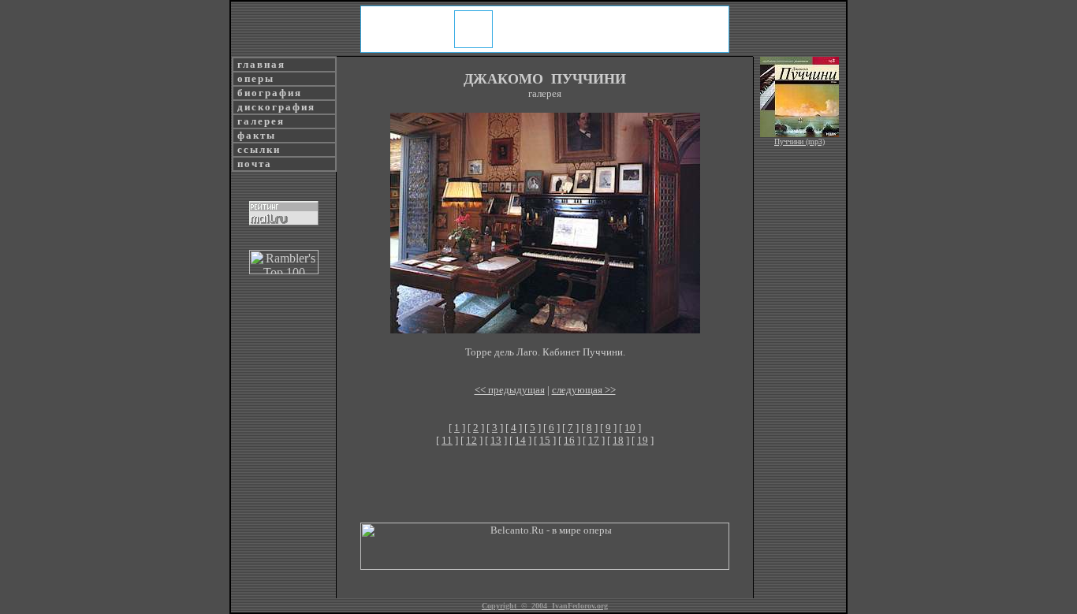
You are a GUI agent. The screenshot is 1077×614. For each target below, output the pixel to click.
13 (495, 440)
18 (618, 440)
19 (642, 440)
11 (447, 440)
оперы (253, 78)
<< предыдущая (510, 390)
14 (520, 440)
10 (629, 428)
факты (254, 135)
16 (569, 440)
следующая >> (584, 390)
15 (544, 440)
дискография (274, 107)
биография (267, 93)
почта (252, 163)
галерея (259, 121)
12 (471, 440)
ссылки (257, 149)
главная (259, 64)
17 (593, 440)
